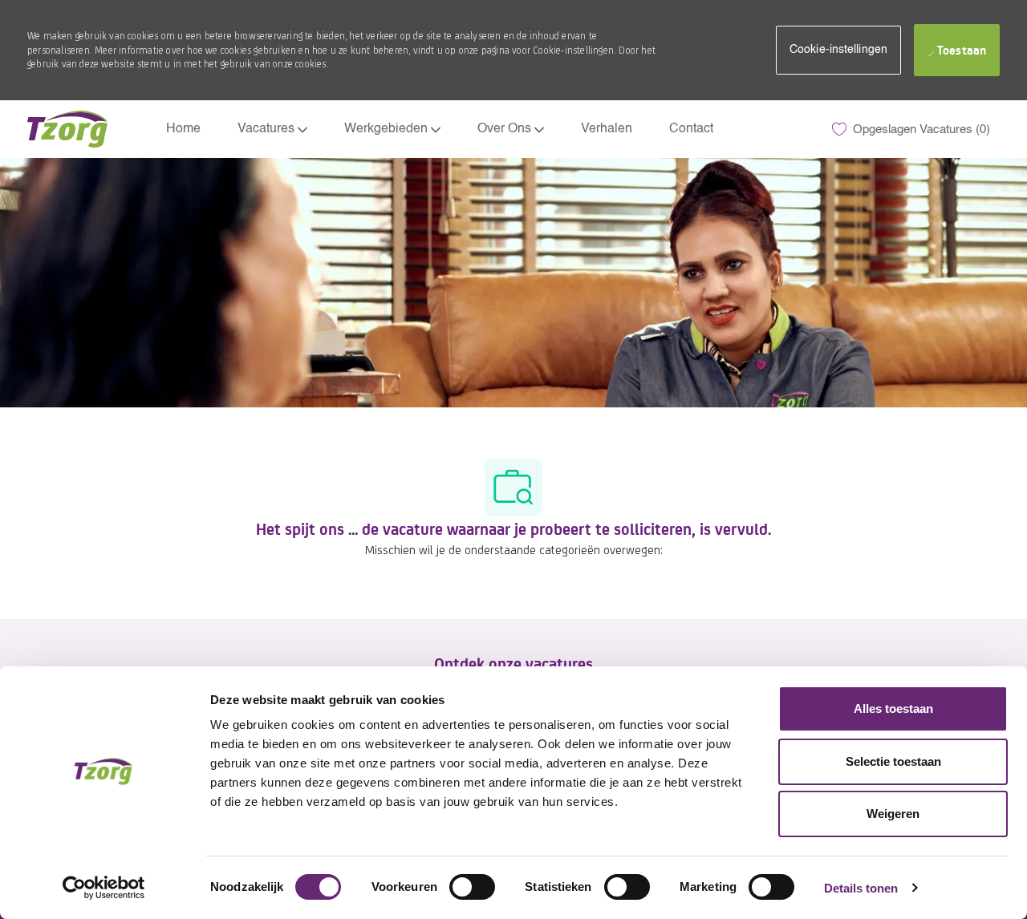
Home (183, 129)
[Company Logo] (67, 129)
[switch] (472, 887)
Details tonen (861, 888)
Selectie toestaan (893, 761)
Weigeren (893, 813)
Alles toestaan (893, 708)
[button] (838, 50)
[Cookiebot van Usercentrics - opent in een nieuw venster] (104, 888)
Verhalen (606, 129)
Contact (691, 129)
